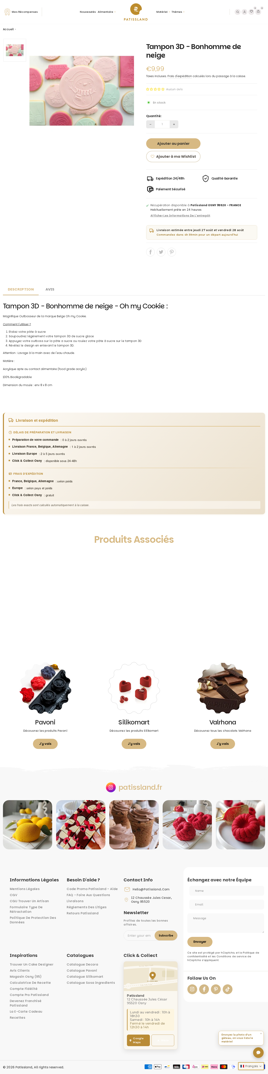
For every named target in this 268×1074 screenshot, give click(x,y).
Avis (50, 289)
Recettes (17, 1017)
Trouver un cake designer (31, 964)
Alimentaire (105, 12)
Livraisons (75, 901)
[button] (155, 89)
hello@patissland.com (151, 889)
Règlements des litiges (87, 907)
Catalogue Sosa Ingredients (91, 982)
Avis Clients (20, 970)
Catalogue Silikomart (85, 976)
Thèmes (176, 12)
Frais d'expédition (180, 76)
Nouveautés (88, 12)
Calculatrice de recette (30, 982)
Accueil (8, 29)
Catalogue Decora (82, 964)
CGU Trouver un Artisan (29, 901)
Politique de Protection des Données (33, 920)
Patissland (23, 1067)
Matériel (162, 12)
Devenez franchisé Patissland (25, 1003)
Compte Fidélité (24, 989)
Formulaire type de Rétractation (26, 909)
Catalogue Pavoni (82, 970)
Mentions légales (25, 889)
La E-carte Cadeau (26, 1011)
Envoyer (199, 941)
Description (21, 289)
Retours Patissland (82, 913)
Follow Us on (201, 978)
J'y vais (45, 744)
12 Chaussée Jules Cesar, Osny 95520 (151, 900)
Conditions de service (232, 956)
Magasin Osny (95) (26, 976)
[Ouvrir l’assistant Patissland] (258, 1052)
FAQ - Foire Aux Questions (88, 895)
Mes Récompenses (25, 12)
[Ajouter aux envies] (10, 557)
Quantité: (153, 116)
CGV (13, 895)
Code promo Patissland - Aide (92, 889)
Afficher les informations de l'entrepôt (180, 215)
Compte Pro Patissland (29, 995)
